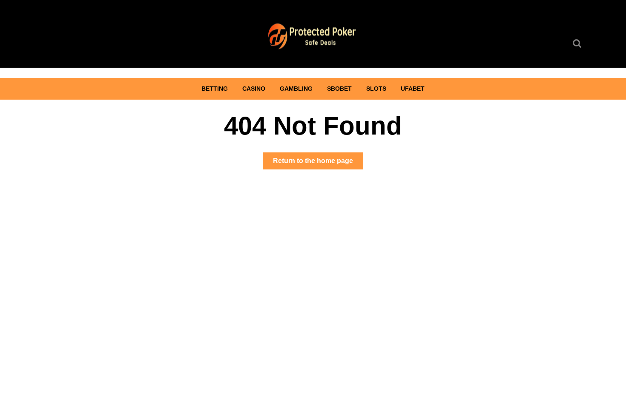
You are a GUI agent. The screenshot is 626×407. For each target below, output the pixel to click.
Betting (214, 88)
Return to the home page (318, 163)
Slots (376, 88)
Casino (253, 88)
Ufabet (413, 88)
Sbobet (339, 88)
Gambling (296, 88)
